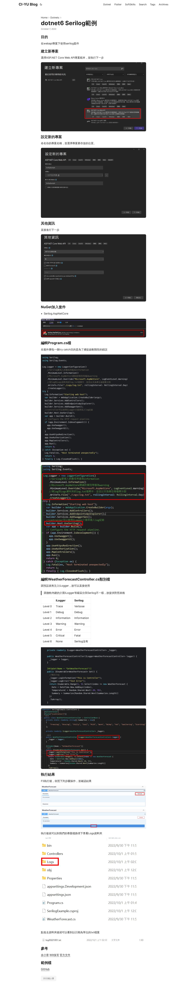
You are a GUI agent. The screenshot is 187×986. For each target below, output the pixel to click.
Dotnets (54, 17)
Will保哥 (54, 954)
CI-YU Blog (28, 4)
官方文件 (65, 954)
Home (44, 17)
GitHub (45, 969)
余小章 (45, 954)
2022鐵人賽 (48, 978)
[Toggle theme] (41, 4)
